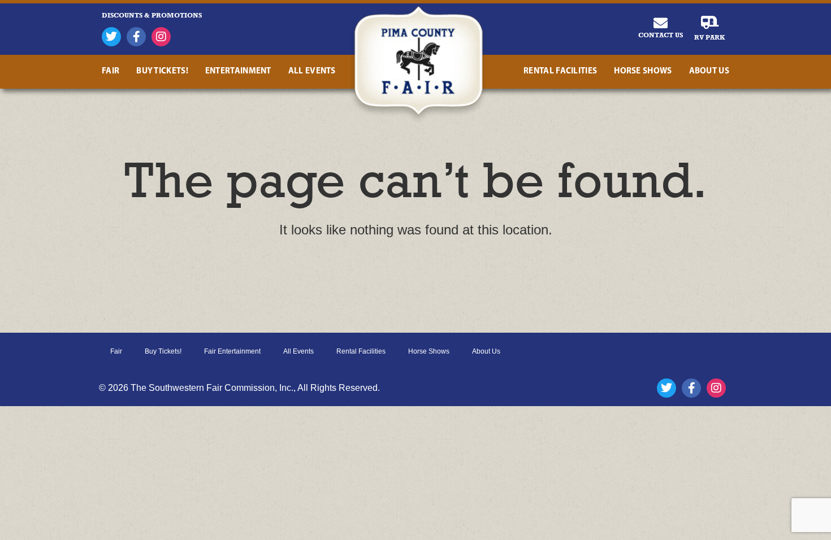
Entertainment (238, 71)
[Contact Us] (660, 23)
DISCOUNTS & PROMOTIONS (152, 15)
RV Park (709, 37)
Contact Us (660, 35)
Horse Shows (643, 71)
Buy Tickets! (162, 71)
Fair (110, 71)
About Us (709, 71)
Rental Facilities (560, 71)
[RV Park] (710, 23)
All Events (312, 71)
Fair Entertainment (232, 351)
